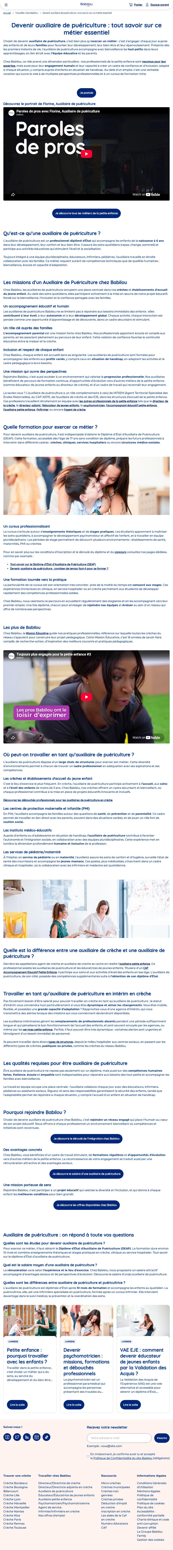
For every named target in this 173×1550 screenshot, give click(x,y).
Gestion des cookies (150, 1539)
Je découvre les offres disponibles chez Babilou (86, 1205)
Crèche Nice (11, 1515)
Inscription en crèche (115, 1511)
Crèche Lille (11, 1495)
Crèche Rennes (13, 1523)
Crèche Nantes (13, 1511)
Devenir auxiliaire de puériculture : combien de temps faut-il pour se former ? (59, 568)
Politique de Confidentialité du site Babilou (122, 1458)
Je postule (86, 92)
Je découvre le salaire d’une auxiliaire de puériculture (86, 1173)
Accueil (7, 13)
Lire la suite (17, 1404)
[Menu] (6, 5)
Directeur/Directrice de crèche (59, 1483)
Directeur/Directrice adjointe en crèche (65, 1487)
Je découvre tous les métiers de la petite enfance (86, 213)
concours (120, 552)
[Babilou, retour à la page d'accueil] (86, 5)
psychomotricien (94, 405)
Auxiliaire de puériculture (55, 1491)
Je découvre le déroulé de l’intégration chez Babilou (86, 1138)
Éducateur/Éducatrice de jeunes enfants (66, 1495)
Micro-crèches (111, 1483)
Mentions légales (148, 1491)
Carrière (13, 1341)
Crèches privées (112, 1499)
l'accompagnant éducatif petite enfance (131, 405)
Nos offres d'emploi (51, 1515)
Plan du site (145, 1507)
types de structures (60, 1042)
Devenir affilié (146, 1527)
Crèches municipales (115, 1487)
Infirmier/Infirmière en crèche (59, 1511)
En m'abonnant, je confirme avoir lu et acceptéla (130, 1456)
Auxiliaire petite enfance (55, 1499)
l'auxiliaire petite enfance (19, 409)
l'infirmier (42, 409)
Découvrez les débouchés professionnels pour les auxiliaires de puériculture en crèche (58, 800)
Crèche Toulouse (14, 1527)
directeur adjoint (30, 405)
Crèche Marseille (14, 1503)
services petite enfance (38, 1029)
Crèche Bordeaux (15, 1483)
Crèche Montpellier (16, 1507)
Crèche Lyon (12, 1499)
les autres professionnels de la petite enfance (108, 401)
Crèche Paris (12, 1519)
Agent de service (49, 1507)
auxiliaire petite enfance (134, 963)
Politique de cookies (151, 1503)
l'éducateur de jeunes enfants (60, 405)
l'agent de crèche (74, 409)
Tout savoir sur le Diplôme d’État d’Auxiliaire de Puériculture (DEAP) (53, 564)
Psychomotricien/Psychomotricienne (64, 1503)
